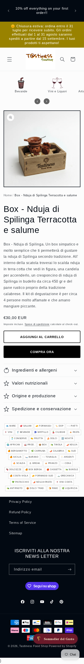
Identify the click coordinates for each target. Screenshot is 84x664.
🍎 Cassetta (54, 469)
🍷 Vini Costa (64, 482)
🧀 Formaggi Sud (42, 476)
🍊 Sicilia (15, 457)
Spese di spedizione (37, 324)
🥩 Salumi (26, 426)
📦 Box (43, 445)
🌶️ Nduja (71, 445)
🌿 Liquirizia (69, 488)
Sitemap (15, 533)
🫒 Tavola (56, 445)
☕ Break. (35, 463)
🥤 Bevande (23, 432)
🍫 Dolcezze (14, 469)
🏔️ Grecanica (65, 476)
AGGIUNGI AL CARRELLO (42, 337)
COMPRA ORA (42, 352)
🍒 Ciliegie (58, 432)
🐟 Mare (11, 426)
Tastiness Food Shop (33, 646)
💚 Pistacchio (20, 482)
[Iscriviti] (70, 569)
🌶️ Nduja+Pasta (42, 482)
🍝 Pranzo (51, 463)
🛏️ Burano (31, 457)
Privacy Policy (20, 501)
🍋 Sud (72, 451)
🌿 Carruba (38, 451)
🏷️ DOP (59, 426)
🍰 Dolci (52, 438)
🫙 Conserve (19, 438)
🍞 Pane (53, 488)
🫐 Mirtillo (41, 432)
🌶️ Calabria (57, 451)
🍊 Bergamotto (17, 451)
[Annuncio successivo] (75, 11)
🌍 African (13, 445)
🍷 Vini (8, 432)
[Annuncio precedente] (8, 11)
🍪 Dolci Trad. (35, 488)
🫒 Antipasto (15, 488)
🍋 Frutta (37, 438)
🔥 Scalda (19, 463)
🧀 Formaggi (43, 426)
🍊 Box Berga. (33, 469)
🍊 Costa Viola (19, 476)
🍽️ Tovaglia (49, 457)
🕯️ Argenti (67, 457)
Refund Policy (20, 512)
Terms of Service (22, 522)
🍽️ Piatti (72, 426)
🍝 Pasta (74, 432)
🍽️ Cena (66, 463)
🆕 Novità (67, 438)
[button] (9, 59)
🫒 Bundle (71, 469)
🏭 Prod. (29, 445)
